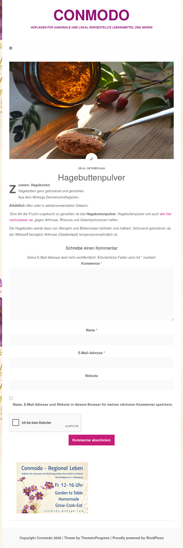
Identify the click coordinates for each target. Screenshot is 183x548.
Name (91, 330)
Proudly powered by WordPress (138, 537)
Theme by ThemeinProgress (87, 537)
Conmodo (91, 16)
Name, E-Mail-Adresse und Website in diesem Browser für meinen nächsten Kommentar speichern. (93, 404)
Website (91, 375)
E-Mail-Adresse (91, 352)
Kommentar (91, 263)
